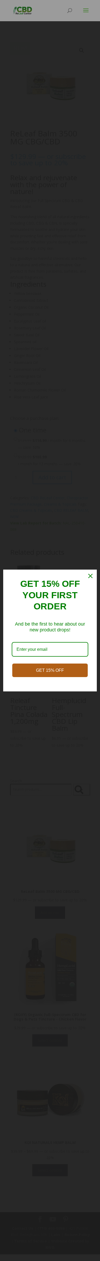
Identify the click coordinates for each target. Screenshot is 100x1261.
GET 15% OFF (50, 670)
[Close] (90, 576)
